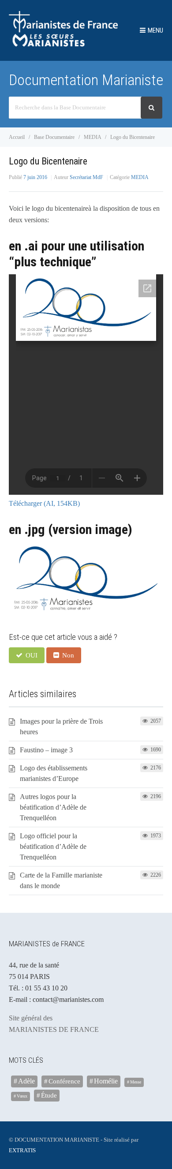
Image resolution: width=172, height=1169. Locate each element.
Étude (49, 1095)
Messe (135, 1081)
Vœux (22, 1096)
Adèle (26, 1081)
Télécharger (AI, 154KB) (44, 503)
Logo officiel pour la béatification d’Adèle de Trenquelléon (53, 846)
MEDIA (140, 177)
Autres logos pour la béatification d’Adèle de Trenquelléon (53, 807)
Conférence (64, 1081)
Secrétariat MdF (86, 177)
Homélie (106, 1081)
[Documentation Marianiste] (63, 44)
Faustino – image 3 (46, 750)
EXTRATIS (22, 1150)
